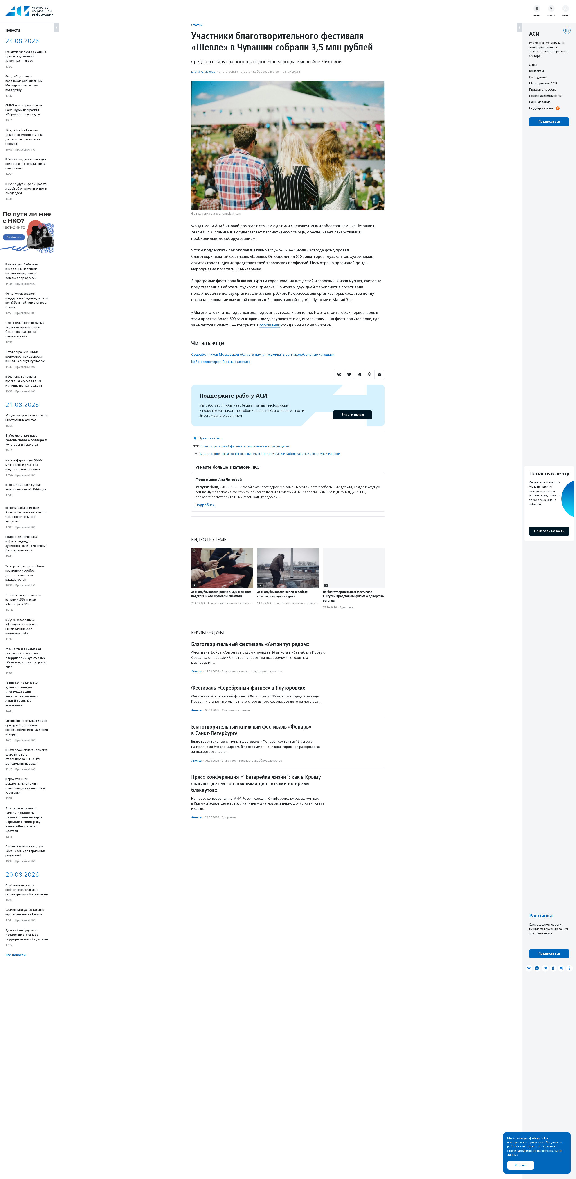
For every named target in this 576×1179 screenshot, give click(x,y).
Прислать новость (542, 89)
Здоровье (346, 607)
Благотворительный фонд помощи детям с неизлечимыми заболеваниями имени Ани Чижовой (270, 454)
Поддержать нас (541, 108)
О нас (533, 64)
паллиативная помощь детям (268, 446)
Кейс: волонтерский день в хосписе (220, 362)
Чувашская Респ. (211, 438)
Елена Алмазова (203, 72)
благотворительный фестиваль (222, 446)
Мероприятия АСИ (543, 83)
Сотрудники (538, 77)
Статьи (196, 25)
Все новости (15, 955)
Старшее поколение (236, 710)
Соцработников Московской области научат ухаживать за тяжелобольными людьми (263, 355)
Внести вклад (352, 415)
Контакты (536, 71)
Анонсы (196, 671)
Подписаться (549, 122)
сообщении (269, 325)
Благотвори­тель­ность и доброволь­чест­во (249, 72)
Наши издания (539, 102)
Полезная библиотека (545, 95)
